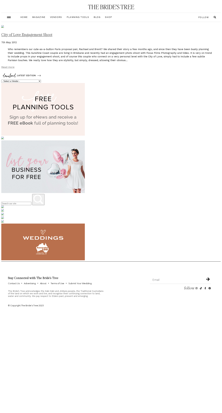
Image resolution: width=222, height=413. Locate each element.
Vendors (56, 17)
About (43, 283)
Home (24, 17)
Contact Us (14, 283)
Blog (97, 17)
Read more (7, 67)
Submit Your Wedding (80, 283)
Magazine (38, 17)
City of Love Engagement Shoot (26, 35)
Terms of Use (57, 283)
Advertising (30, 283)
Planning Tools (78, 17)
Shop (108, 17)
